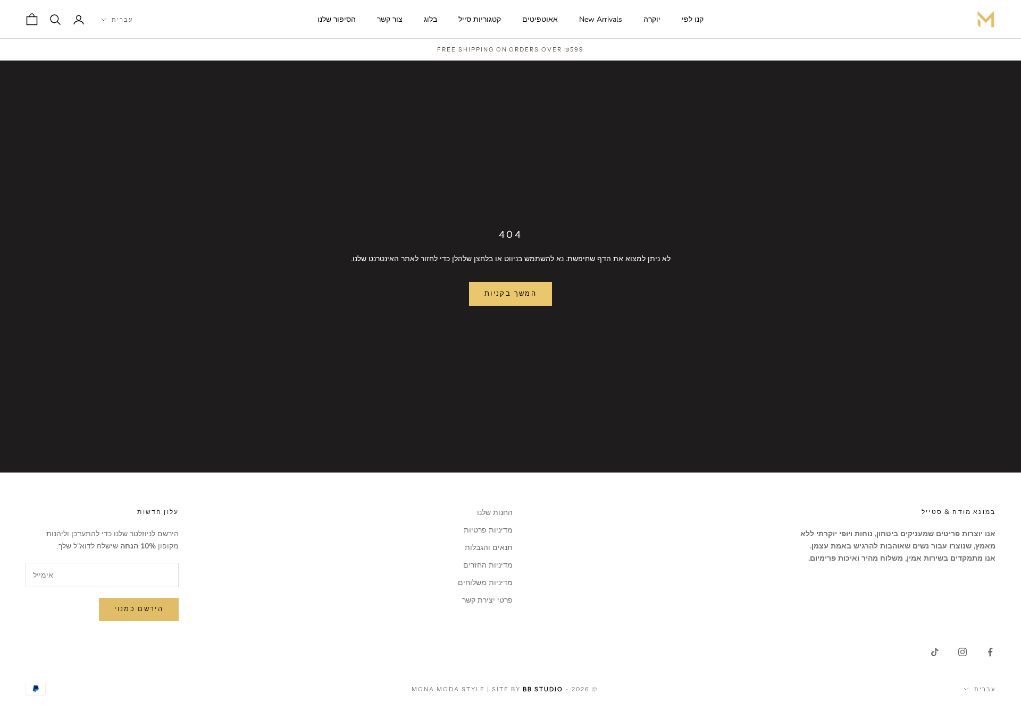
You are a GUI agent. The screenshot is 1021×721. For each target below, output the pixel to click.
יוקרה (651, 19)
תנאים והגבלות (489, 548)
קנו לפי (693, 19)
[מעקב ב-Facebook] (990, 652)
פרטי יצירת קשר (487, 600)
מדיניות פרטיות (488, 530)
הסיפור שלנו (336, 19)
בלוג (430, 19)
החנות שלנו (495, 513)
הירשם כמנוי (138, 609)
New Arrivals (600, 19)
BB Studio (543, 689)
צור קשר (390, 19)
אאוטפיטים (540, 19)
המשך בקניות (510, 293)
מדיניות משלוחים (485, 583)
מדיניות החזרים (488, 565)
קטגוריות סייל (479, 19)
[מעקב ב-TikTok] (935, 652)
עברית (122, 19)
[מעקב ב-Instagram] (962, 652)
